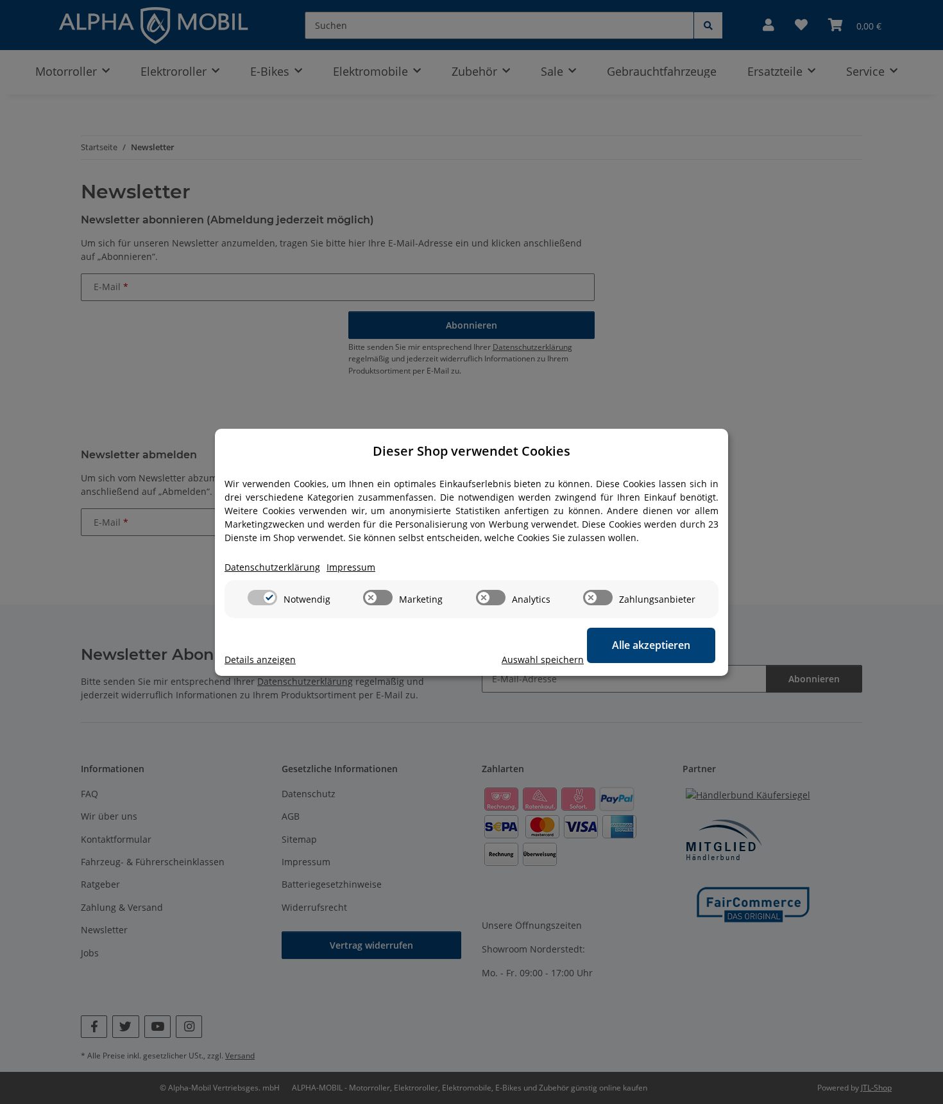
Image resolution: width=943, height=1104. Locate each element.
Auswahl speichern (543, 659)
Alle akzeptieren (651, 645)
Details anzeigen (260, 659)
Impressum (351, 567)
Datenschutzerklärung (272, 567)
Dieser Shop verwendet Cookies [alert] (471, 451)
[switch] (262, 597)
